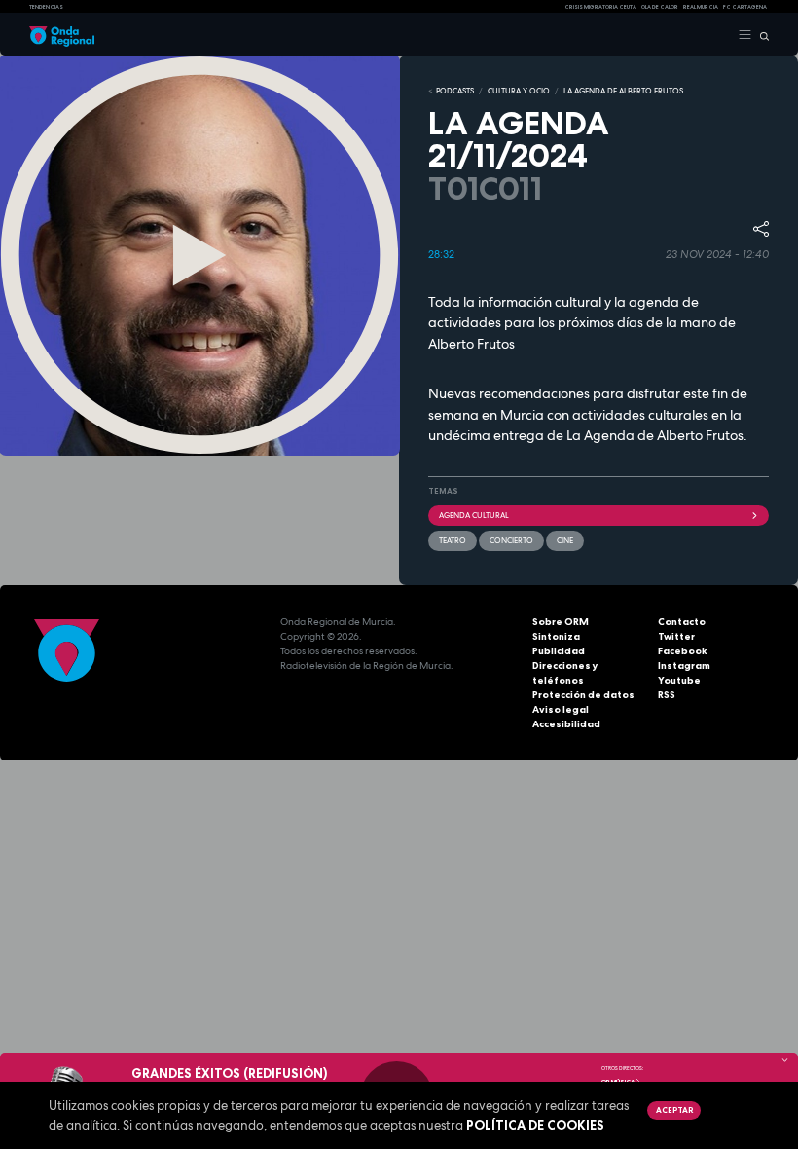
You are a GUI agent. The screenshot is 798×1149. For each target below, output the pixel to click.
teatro (452, 540)
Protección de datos (583, 694)
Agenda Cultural (474, 515)
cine (565, 540)
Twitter (676, 636)
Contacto (682, 621)
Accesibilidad (566, 724)
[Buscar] (760, 35)
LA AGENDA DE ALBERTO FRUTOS (623, 90)
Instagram (684, 665)
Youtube (679, 680)
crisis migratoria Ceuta (600, 7)
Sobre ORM (560, 621)
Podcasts (455, 90)
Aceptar (674, 1110)
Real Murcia (700, 7)
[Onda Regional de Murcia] (61, 35)
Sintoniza (556, 636)
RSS (666, 694)
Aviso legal (560, 709)
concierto (511, 540)
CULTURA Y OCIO (519, 90)
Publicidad (558, 651)
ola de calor (659, 7)
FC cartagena (745, 7)
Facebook (682, 651)
